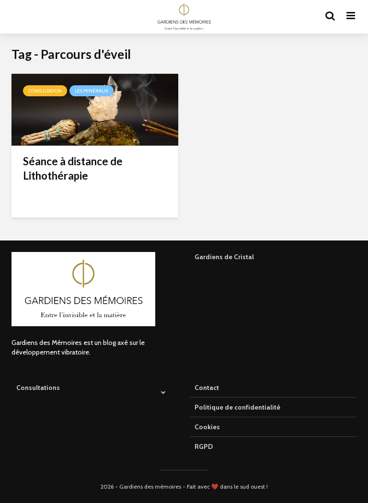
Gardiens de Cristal (224, 256)
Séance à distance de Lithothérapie (73, 168)
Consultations (38, 387)
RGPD (204, 446)
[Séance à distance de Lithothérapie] (95, 109)
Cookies (207, 427)
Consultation (45, 91)
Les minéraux (91, 91)
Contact (207, 387)
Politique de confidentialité (237, 407)
